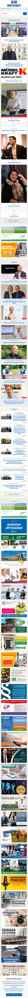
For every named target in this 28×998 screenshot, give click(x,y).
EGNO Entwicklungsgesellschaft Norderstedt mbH (14, 40)
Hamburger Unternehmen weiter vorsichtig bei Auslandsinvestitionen (19, 452)
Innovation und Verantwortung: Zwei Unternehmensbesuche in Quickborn (20, 442)
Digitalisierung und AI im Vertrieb (14, 362)
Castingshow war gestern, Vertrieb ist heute (14, 302)
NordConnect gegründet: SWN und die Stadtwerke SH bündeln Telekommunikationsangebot (14, 462)
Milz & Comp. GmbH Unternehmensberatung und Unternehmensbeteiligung (14, 64)
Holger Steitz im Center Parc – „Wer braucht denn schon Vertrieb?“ (14, 402)
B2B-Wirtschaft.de (6, 8)
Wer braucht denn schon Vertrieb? (14, 323)
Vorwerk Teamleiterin (14, 206)
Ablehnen (9, 995)
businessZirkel (14, 216)
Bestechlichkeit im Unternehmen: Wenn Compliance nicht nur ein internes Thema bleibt (19, 431)
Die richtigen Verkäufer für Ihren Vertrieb (14, 282)
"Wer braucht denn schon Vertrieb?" (14, 382)
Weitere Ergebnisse (14, 221)
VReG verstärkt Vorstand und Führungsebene (19, 477)
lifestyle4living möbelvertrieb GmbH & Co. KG (14, 131)
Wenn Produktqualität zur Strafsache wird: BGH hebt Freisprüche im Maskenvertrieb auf (19, 418)
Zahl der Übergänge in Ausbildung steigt (14, 470)
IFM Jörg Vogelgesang (14, 162)
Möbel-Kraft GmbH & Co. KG (14, 81)
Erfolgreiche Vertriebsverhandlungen (14, 342)
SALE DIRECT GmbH (14, 120)
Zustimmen (18, 995)
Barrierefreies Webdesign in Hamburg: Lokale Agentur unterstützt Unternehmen (14, 487)
